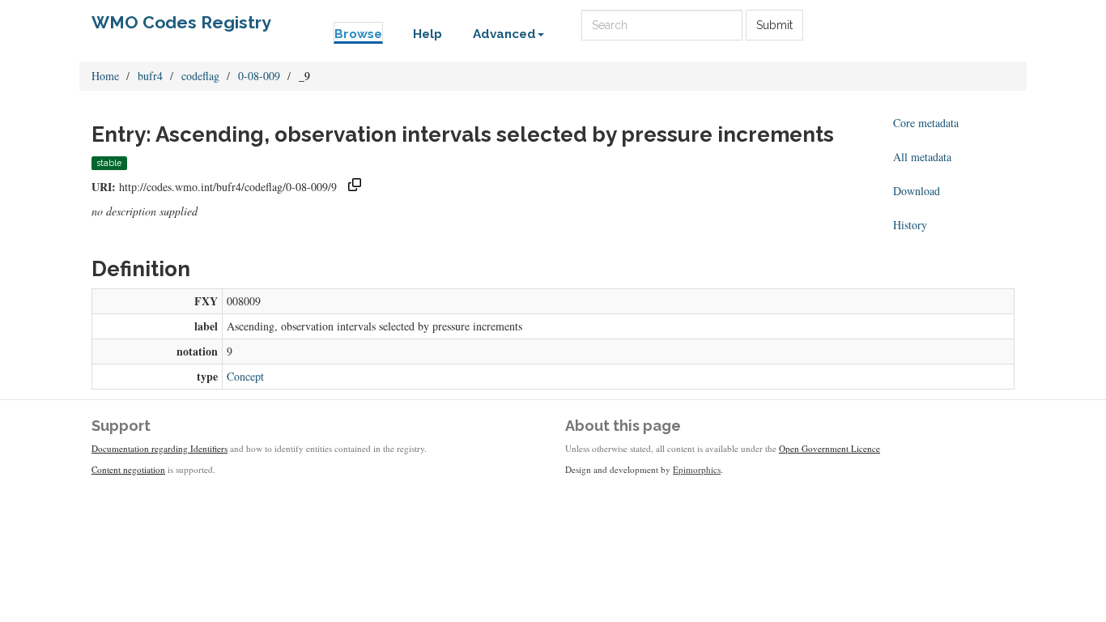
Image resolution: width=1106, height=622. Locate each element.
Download (916, 190)
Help (427, 34)
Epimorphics (697, 469)
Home (105, 75)
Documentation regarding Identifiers (159, 448)
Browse (358, 34)
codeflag (200, 75)
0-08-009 (259, 75)
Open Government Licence (829, 448)
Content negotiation (128, 469)
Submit (774, 25)
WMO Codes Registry (181, 22)
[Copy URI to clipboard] (354, 186)
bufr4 (150, 75)
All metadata (922, 156)
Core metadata (926, 122)
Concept (245, 376)
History (910, 224)
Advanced (504, 34)
